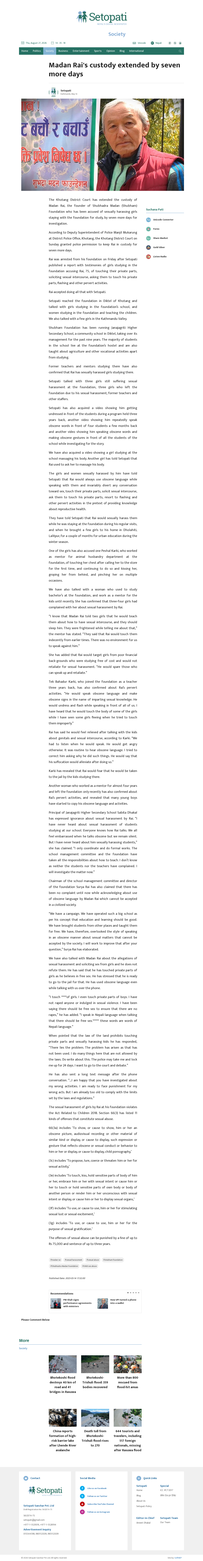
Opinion (110, 51)
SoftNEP (178, 1558)
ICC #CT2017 (166, 1490)
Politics (37, 51)
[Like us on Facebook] (169, 43)
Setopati (66, 90)
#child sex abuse (89, 1266)
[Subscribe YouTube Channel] (180, 43)
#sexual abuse (92, 1260)
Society (50, 51)
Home (139, 1490)
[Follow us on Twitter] (175, 43)
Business (63, 51)
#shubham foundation (113, 1260)
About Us (140, 1501)
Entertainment (81, 51)
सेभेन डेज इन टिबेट (168, 1496)
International (136, 51)
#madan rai (55, 1260)
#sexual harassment (73, 1260)
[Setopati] (45, 1491)
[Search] (180, 51)
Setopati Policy (144, 1506)
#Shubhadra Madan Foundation (64, 1266)
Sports (98, 51)
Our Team (165, 1522)
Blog (122, 51)
